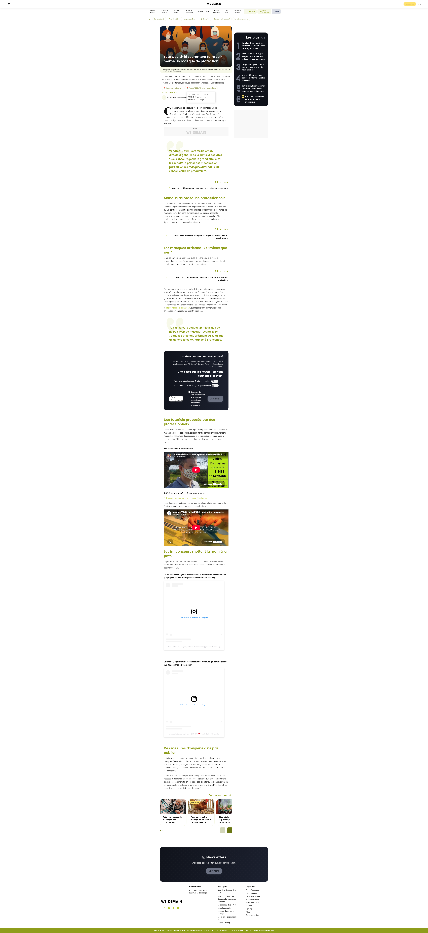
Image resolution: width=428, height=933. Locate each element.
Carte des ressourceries (241, 19)
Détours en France (253, 896)
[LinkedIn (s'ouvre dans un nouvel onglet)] (169, 908)
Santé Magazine (252, 915)
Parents (249, 909)
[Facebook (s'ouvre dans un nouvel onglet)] (173, 908)
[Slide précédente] (222, 830)
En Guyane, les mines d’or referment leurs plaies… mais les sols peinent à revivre (253, 89)
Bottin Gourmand (252, 890)
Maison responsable (216, 11)
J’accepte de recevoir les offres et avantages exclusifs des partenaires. (198, 398)
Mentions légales (159, 930)
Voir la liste (195, 405)
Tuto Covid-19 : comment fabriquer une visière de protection (200, 188)
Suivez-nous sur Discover (173, 88)
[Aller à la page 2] (162, 830)
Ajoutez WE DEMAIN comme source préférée (202, 88)
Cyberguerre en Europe (189, 19)
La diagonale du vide (226, 896)
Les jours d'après (159, 19)
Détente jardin (251, 893)
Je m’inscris (214, 871)
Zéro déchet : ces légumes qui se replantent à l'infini (227, 820)
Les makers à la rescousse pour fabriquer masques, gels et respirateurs (201, 236)
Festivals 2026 (173, 19)
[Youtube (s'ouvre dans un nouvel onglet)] (178, 908)
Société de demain (177, 11)
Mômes (249, 906)
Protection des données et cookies (263, 930)
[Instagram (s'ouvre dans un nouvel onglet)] (165, 908)
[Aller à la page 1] (160, 830)
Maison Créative (252, 899)
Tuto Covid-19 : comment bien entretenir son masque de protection (202, 278)
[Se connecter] (419, 4)
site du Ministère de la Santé (178, 308)
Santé (207, 11)
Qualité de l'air (205, 19)
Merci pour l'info (252, 903)
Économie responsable (189, 11)
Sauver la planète (152, 11)
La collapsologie (224, 908)
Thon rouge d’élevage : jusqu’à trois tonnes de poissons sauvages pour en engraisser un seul (253, 57)
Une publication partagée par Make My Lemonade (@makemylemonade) (194, 647)
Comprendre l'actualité (237, 11)
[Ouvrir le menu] (9, 4)
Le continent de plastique (227, 905)
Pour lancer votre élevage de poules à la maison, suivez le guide (201, 820)
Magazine (252, 11)
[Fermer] (213, 94)
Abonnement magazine (194, 930)
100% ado (226, 11)
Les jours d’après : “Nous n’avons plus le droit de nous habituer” (253, 67)
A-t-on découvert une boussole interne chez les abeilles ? (253, 78)
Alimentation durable (164, 11)
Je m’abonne (410, 4)
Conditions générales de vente (176, 930)
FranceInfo (214, 339)
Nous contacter (208, 930)
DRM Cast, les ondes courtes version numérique (254, 99)
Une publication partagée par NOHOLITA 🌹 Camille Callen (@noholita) (194, 734)
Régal (248, 912)
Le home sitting (224, 923)
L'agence (276, 11)
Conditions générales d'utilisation (241, 930)
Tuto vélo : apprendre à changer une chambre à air (172, 820)
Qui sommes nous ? (222, 930)
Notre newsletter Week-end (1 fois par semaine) (192, 386)
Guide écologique (265, 11)
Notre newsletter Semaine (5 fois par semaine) (192, 381)
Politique (200, 11)
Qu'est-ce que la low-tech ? (222, 19)
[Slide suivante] (229, 830)
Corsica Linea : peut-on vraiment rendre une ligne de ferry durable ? (253, 46)
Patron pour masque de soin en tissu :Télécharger (185, 498)
